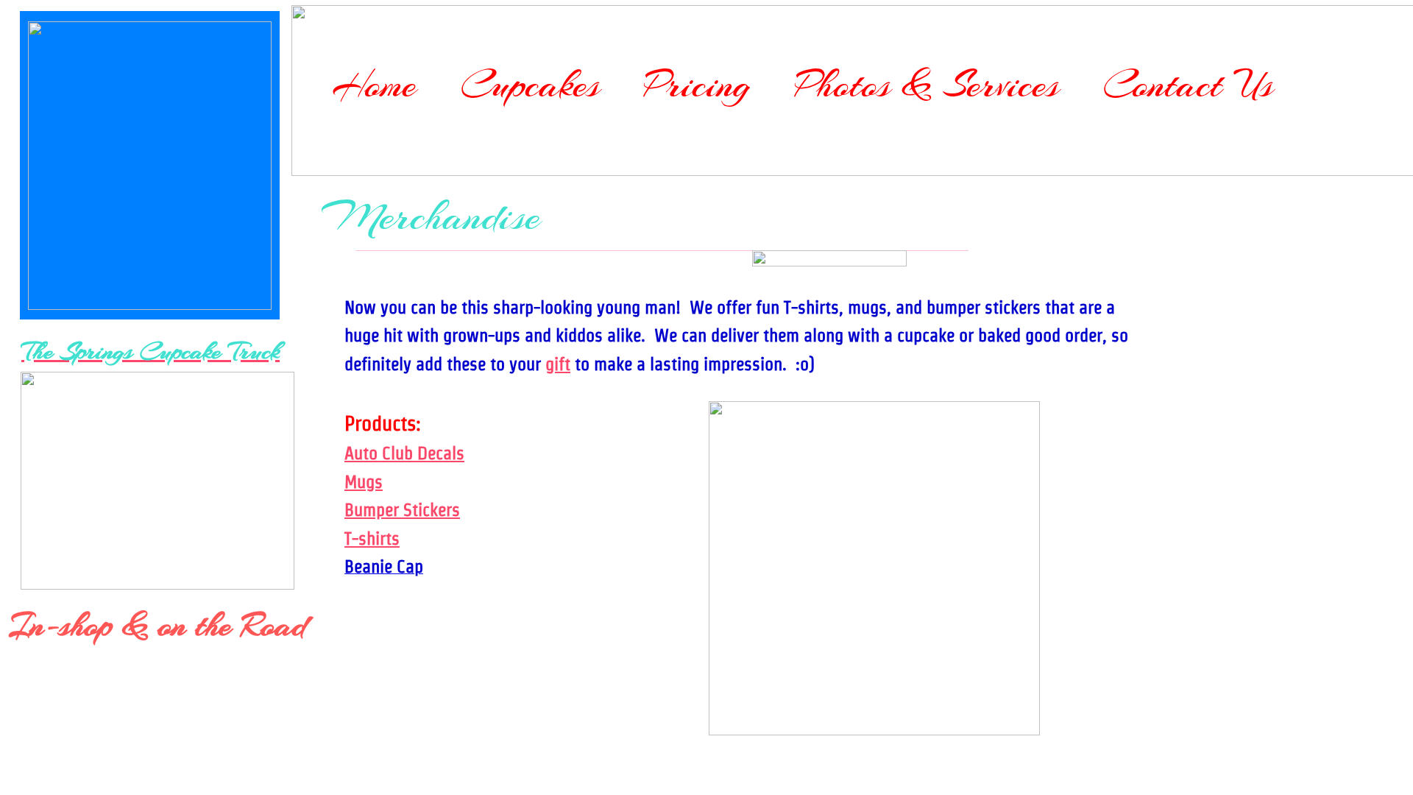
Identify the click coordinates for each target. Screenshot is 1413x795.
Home (374, 84)
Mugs (363, 482)
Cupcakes (530, 84)
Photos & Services (927, 84)
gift (557, 364)
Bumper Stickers (402, 510)
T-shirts (372, 538)
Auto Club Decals (404, 453)
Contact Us (1188, 84)
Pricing (697, 84)
